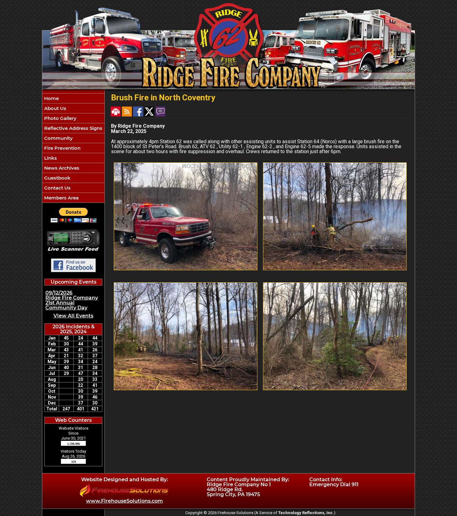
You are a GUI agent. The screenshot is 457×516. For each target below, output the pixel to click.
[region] (73, 148)
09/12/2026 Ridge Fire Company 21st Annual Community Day (71, 300)
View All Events (73, 316)
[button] (73, 108)
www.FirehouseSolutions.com (124, 501)
